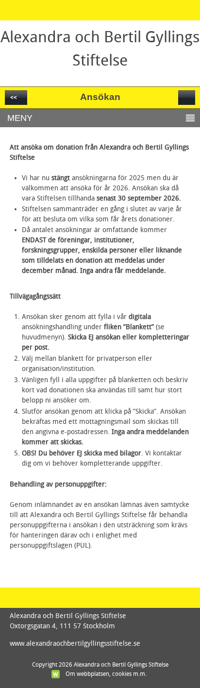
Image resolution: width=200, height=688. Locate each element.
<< (13, 97)
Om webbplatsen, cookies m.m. (106, 674)
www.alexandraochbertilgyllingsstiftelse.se (75, 643)
